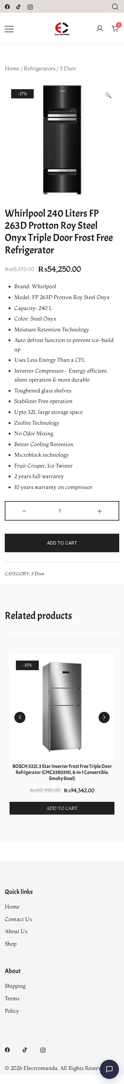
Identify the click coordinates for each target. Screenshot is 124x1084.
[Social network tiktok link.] (18, 6)
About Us (16, 931)
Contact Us (18, 919)
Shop (11, 943)
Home (12, 68)
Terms (12, 998)
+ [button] (99, 510)
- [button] (24, 510)
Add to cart (62, 543)
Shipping (15, 985)
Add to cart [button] (62, 808)
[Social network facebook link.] (7, 6)
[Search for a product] (115, 6)
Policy (12, 1010)
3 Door (68, 68)
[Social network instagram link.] (30, 6)
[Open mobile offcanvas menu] (9, 28)
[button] (108, 95)
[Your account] (100, 29)
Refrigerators (39, 68)
